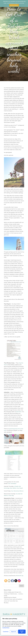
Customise (5, 631)
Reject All (13, 631)
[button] (26, 1)
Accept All (22, 631)
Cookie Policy (5, 627)
